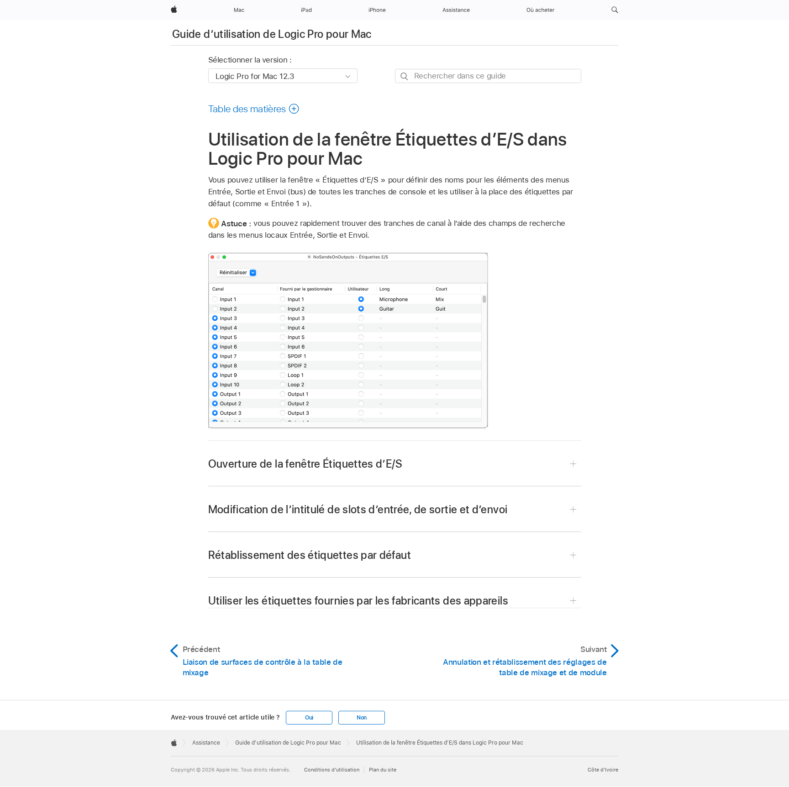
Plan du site (382, 769)
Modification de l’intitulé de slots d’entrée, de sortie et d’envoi (358, 509)
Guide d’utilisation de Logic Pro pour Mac (272, 34)
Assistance (206, 743)
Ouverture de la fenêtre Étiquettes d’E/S (305, 463)
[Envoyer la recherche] (405, 76)
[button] (615, 10)
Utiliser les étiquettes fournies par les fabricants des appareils (358, 600)
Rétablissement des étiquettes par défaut (309, 555)
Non (362, 717)
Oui (309, 717)
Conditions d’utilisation (331, 769)
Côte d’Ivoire (603, 769)
